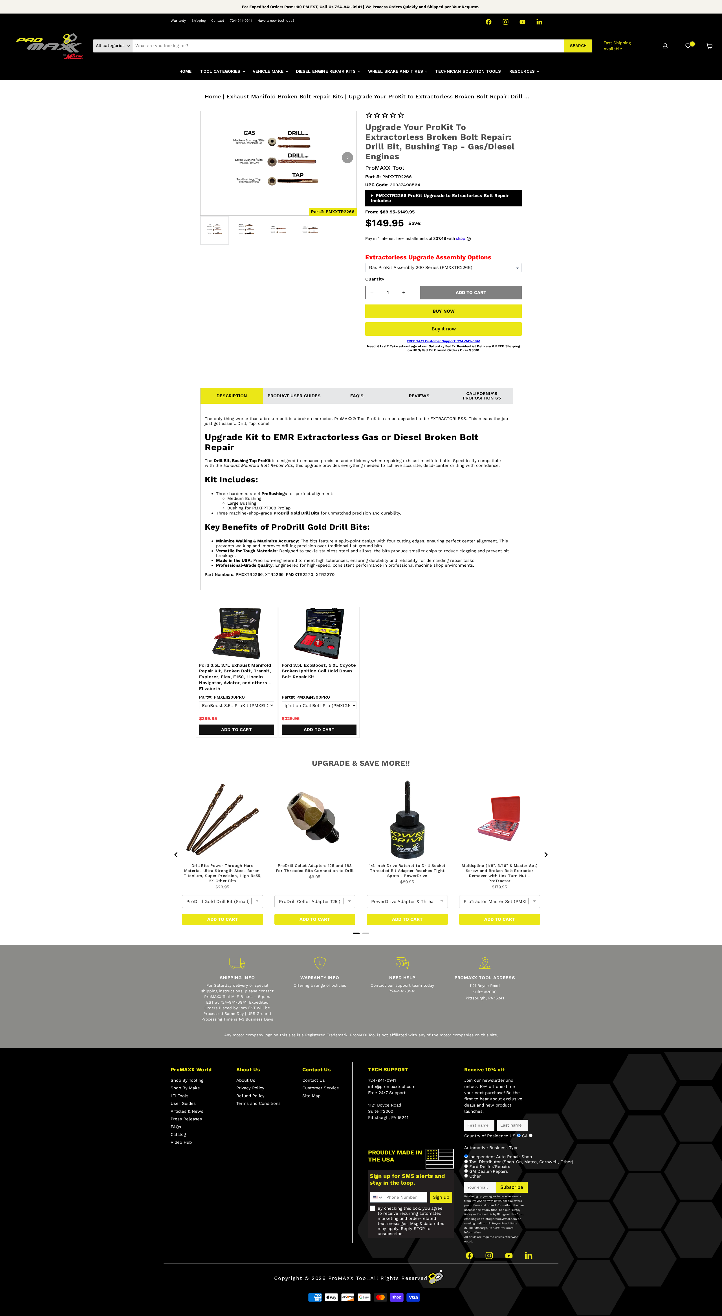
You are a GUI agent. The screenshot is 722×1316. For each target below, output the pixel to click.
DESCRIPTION (232, 395)
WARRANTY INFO (319, 977)
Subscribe (511, 1187)
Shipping (198, 21)
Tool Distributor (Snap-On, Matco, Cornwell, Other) (521, 1161)
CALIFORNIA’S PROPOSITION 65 (482, 396)
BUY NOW (444, 311)
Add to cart (236, 729)
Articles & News (187, 1111)
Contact (217, 21)
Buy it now (444, 329)
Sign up (441, 1197)
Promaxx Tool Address (485, 977)
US (513, 1135)
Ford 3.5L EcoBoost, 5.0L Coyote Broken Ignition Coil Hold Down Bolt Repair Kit (319, 671)
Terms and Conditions (258, 1103)
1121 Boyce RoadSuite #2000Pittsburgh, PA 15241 (485, 991)
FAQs (176, 1126)
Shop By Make (185, 1087)
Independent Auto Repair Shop (500, 1156)
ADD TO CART (471, 292)
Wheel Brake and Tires (396, 71)
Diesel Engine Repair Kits (326, 71)
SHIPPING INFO (237, 977)
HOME (185, 71)
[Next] (347, 157)
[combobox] (348, 45)
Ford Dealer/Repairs (489, 1166)
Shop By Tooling (187, 1080)
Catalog (178, 1134)
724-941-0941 (241, 21)
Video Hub (181, 1142)
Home (213, 96)
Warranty (178, 21)
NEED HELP (402, 977)
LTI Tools (179, 1095)
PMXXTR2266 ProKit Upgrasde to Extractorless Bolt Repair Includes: (440, 198)
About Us (245, 1080)
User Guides (183, 1103)
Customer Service (320, 1087)
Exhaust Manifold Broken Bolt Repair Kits (284, 96)
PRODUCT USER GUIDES (294, 395)
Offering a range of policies (320, 985)
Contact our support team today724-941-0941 (402, 988)
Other (475, 1176)
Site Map (311, 1095)
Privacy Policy (250, 1087)
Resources (522, 71)
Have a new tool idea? (275, 21)
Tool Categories (221, 71)
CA (525, 1135)
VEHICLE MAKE (269, 71)
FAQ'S (357, 395)
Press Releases (186, 1118)
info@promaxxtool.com (391, 1086)
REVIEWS (419, 395)
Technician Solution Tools (468, 71)
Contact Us (313, 1080)
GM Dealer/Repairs (488, 1171)
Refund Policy (250, 1095)
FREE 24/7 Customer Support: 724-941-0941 (443, 341)
